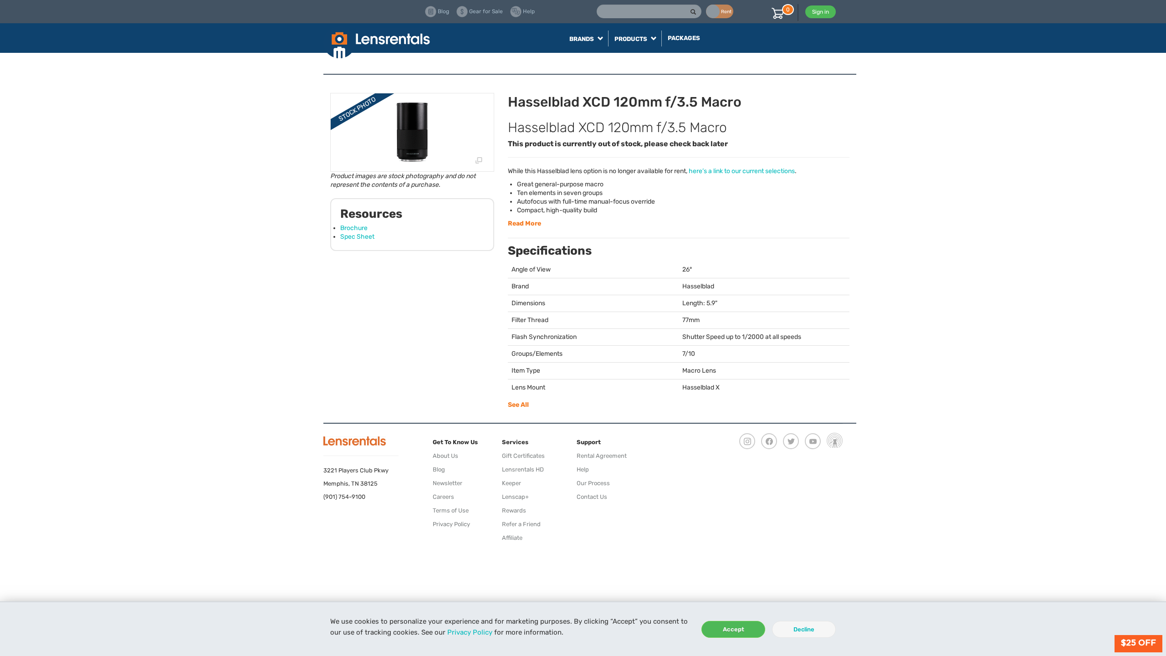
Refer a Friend (521, 524)
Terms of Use (451, 510)
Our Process (593, 483)
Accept (733, 629)
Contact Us (592, 496)
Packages (684, 38)
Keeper (511, 483)
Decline (803, 629)
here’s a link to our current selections (742, 171)
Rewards (514, 510)
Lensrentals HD (523, 469)
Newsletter (447, 483)
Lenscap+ (515, 496)
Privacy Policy (469, 632)
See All (518, 405)
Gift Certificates (523, 455)
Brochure (354, 228)
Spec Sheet (357, 237)
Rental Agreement (602, 455)
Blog (439, 469)
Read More (524, 223)
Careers (443, 496)
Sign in (820, 12)
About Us (445, 455)
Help (583, 469)
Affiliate (512, 537)
